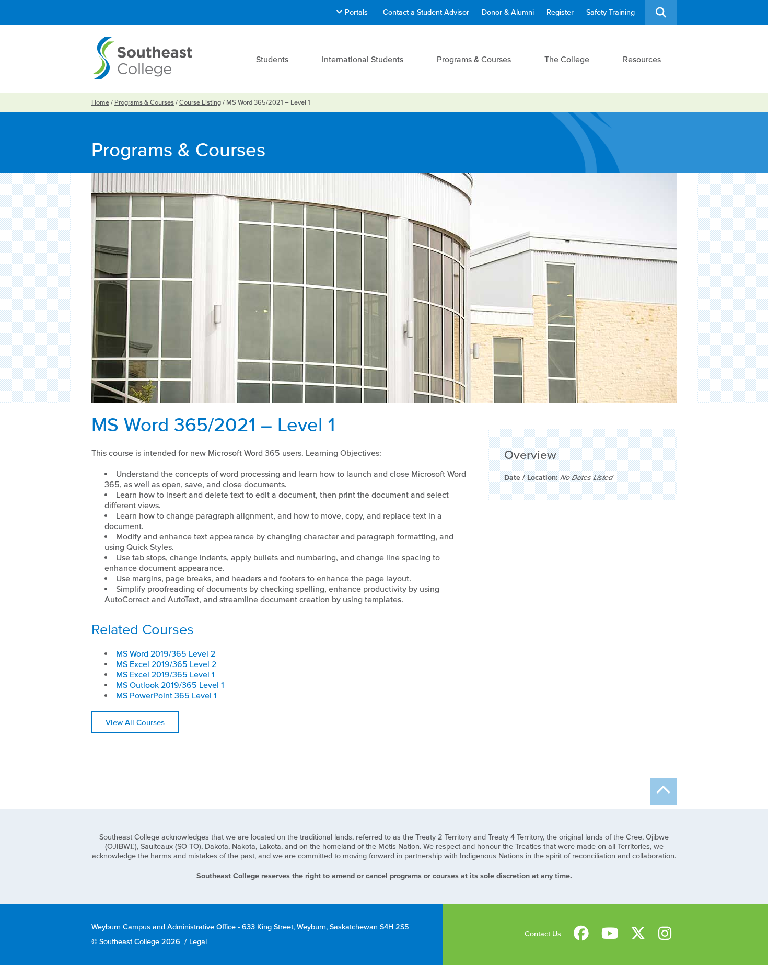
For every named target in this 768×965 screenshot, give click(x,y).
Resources (642, 59)
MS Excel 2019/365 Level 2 (166, 664)
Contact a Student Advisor (426, 12)
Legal (198, 942)
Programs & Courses (474, 59)
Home (100, 102)
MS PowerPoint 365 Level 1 (166, 695)
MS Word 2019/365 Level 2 (165, 653)
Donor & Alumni (508, 12)
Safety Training (610, 12)
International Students (362, 59)
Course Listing (200, 102)
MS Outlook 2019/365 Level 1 (170, 685)
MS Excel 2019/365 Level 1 (165, 674)
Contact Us (543, 934)
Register (560, 12)
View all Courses (135, 722)
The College (566, 59)
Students (272, 59)
